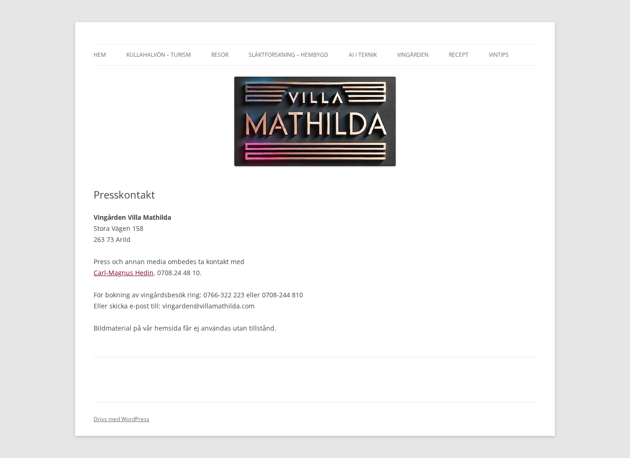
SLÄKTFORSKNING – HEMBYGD (288, 55)
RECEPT (459, 55)
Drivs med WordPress (121, 419)
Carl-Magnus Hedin (124, 272)
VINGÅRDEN (412, 55)
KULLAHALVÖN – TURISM (158, 55)
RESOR (219, 55)
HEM (100, 55)
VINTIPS (499, 55)
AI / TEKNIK (363, 55)
